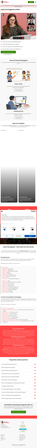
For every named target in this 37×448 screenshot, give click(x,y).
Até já (4, 283)
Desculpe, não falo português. (9, 319)
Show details (32, 233)
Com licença (5, 288)
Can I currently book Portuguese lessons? (9, 364)
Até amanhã (5, 275)
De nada (5, 284)
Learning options (22, 436)
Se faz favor (5, 278)
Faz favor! (5, 289)
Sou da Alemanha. (7, 317)
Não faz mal (5, 287)
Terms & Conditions (9, 223)
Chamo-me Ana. (6, 313)
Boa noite (5, 271)
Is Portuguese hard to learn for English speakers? (10, 373)
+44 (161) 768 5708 (4, 426)
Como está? (5, 308)
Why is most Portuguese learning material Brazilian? (11, 395)
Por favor (5, 280)
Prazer (4, 292)
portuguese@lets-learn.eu (5, 427)
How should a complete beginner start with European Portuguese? (13, 392)
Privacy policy (3, 438)
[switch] (14, 229)
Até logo (5, 273)
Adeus (4, 272)
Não (4, 277)
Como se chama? (6, 312)
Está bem (5, 290)
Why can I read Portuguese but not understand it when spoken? (13, 382)
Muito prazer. (6, 314)
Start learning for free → (8, 54)
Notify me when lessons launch (8, 52)
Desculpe (5, 285)
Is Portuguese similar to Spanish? (7, 386)
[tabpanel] (9, 166)
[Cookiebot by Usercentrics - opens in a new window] (31, 211)
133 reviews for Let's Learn (10, 10)
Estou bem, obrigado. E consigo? (9, 309)
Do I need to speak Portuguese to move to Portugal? (11, 389)
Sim (4, 276)
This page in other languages (18, 446)
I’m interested (18, 90)
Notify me (21, 440)
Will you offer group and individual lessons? (9, 370)
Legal (2, 440)
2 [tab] (18, 203)
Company (2, 436)
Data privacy (3, 223)
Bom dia (5, 268)
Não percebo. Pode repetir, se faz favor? (11, 320)
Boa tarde (5, 270)
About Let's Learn (22, 437)
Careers (2, 437)
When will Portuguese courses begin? (8, 367)
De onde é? (5, 315)
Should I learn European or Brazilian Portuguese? (10, 376)
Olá (4, 267)
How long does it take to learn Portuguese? (9, 379)
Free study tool (22, 438)
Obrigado (5, 282)
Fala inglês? (5, 318)
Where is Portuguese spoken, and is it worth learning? (11, 398)
